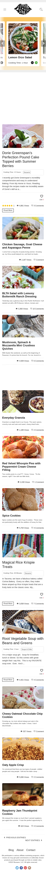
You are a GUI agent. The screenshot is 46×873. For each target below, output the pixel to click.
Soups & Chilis (27, 649)
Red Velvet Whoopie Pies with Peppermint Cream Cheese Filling (21, 466)
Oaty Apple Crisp (13, 764)
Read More (8, 210)
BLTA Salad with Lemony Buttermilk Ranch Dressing (19, 295)
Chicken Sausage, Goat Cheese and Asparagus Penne (22, 246)
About (20, 850)
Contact (30, 850)
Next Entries (32, 840)
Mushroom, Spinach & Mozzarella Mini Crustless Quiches (18, 345)
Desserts (27, 172)
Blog (11, 850)
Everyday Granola (13, 417)
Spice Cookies (11, 515)
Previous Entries (16, 837)
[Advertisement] (23, 99)
